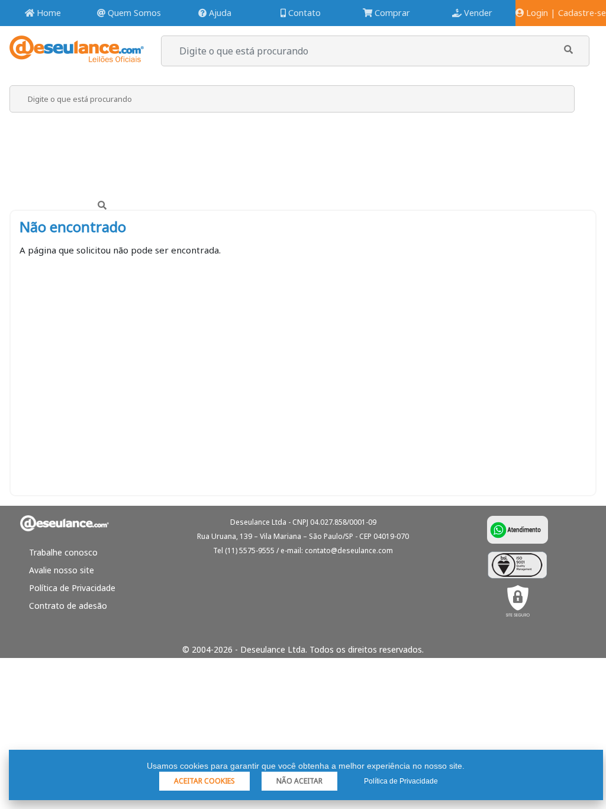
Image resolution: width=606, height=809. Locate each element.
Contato (303, 12)
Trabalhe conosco (63, 552)
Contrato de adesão (68, 605)
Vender (477, 12)
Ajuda (219, 12)
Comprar (391, 12)
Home (47, 12)
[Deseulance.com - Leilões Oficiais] (76, 56)
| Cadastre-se (578, 12)
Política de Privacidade (72, 587)
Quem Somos (133, 12)
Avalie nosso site (61, 570)
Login (536, 12)
